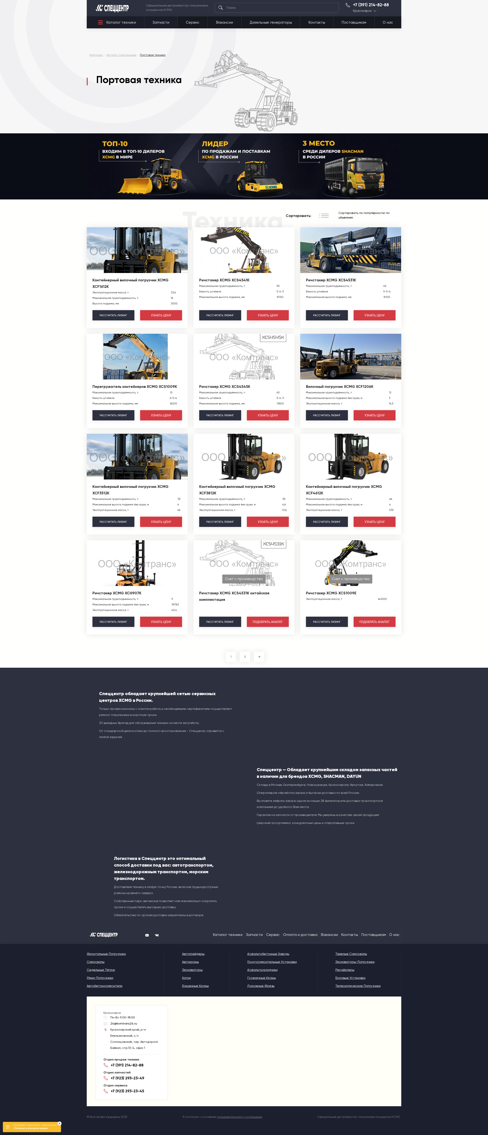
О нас (388, 22)
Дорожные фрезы (260, 986)
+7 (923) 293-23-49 (127, 1078)
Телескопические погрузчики (358, 986)
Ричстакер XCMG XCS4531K (331, 280)
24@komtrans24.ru (123, 1023)
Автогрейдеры (193, 954)
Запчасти (160, 22)
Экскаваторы (192, 970)
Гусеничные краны (261, 978)
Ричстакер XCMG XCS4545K (224, 386)
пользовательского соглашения (239, 1117)
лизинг (113, 315)
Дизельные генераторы (271, 22)
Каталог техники (121, 22)
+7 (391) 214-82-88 (371, 5)
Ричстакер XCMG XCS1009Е (331, 593)
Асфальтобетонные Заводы (268, 954)
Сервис (192, 22)
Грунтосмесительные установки (272, 962)
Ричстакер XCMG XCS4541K (224, 280)
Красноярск (362, 10)
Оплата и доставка (300, 935)
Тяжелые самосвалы (351, 954)
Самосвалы (95, 962)
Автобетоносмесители (104, 986)
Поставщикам (354, 22)
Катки (186, 978)
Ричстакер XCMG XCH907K (116, 593)
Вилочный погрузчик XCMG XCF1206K (339, 386)
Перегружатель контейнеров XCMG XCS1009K (134, 386)
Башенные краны (195, 986)
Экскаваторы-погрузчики (355, 962)
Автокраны (190, 962)
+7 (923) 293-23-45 (127, 1091)
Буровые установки (350, 978)
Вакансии (224, 22)
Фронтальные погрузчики (106, 954)
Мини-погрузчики (100, 978)
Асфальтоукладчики (262, 970)
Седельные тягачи (101, 970)
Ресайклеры (344, 970)
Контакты (316, 22)
